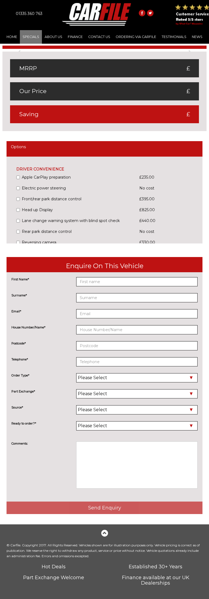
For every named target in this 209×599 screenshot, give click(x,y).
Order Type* (20, 375)
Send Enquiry (104, 508)
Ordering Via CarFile (136, 37)
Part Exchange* (23, 391)
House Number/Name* (28, 327)
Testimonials (174, 37)
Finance (75, 37)
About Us (53, 37)
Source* (17, 407)
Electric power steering (44, 188)
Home (12, 37)
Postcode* (18, 343)
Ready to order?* (23, 423)
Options (18, 146)
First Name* (20, 279)
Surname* (19, 295)
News (197, 37)
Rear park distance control (47, 231)
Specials (31, 37)
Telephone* (19, 359)
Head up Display (37, 209)
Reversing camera (39, 242)
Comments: (19, 443)
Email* (16, 311)
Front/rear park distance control (51, 199)
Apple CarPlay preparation (46, 177)
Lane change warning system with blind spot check (71, 220)
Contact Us (99, 37)
